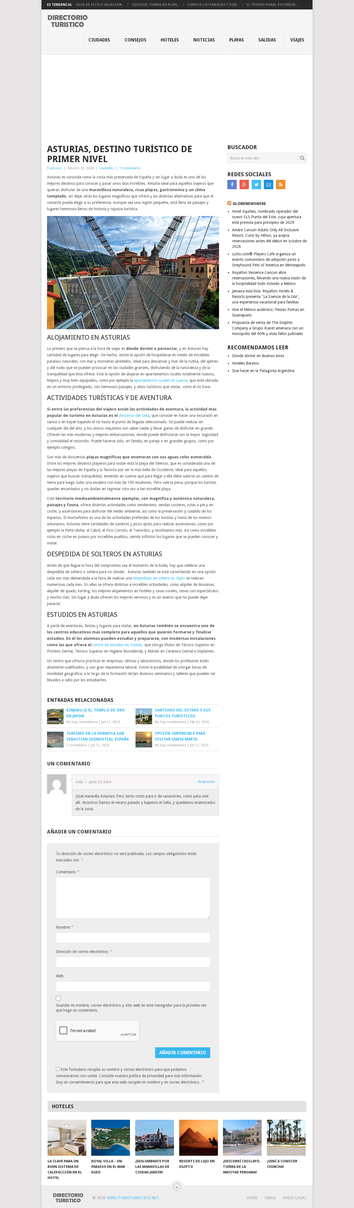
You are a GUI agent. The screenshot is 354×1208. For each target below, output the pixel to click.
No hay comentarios (82, 722)
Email (270, 1198)
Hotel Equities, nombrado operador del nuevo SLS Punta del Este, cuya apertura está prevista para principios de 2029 (266, 217)
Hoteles (170, 40)
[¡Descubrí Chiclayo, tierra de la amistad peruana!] (242, 1138)
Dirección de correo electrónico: (83, 951)
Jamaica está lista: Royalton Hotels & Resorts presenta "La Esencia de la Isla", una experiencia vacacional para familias (266, 296)
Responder (206, 782)
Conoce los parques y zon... (213, 5)
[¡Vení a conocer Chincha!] (286, 1138)
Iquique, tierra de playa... (156, 5)
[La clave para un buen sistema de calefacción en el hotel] (67, 1138)
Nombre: (64, 927)
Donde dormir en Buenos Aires (258, 356)
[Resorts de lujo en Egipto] (198, 1138)
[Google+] (244, 184)
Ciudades (99, 40)
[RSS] (280, 184)
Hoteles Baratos (245, 363)
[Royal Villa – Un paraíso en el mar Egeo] (110, 1138)
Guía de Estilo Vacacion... (100, 5)
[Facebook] (232, 184)
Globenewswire (249, 203)
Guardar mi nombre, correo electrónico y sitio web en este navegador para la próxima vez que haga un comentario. (131, 1007)
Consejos (135, 40)
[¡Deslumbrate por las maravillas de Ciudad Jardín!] (154, 1138)
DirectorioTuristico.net (132, 1198)
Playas (236, 40)
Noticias (204, 40)
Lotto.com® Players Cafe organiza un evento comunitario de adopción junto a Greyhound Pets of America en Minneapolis (268, 259)
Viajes (297, 40)
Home (252, 1198)
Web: (60, 976)
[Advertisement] (177, 96)
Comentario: (67, 871)
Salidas (267, 40)
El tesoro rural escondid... (272, 5)
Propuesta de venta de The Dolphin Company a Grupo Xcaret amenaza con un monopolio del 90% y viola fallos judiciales (267, 328)
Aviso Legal (294, 1198)
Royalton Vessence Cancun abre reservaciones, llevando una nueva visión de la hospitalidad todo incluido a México (269, 278)
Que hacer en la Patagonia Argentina (263, 370)
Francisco (54, 168)
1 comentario (129, 168)
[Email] (268, 184)
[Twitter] (256, 184)
